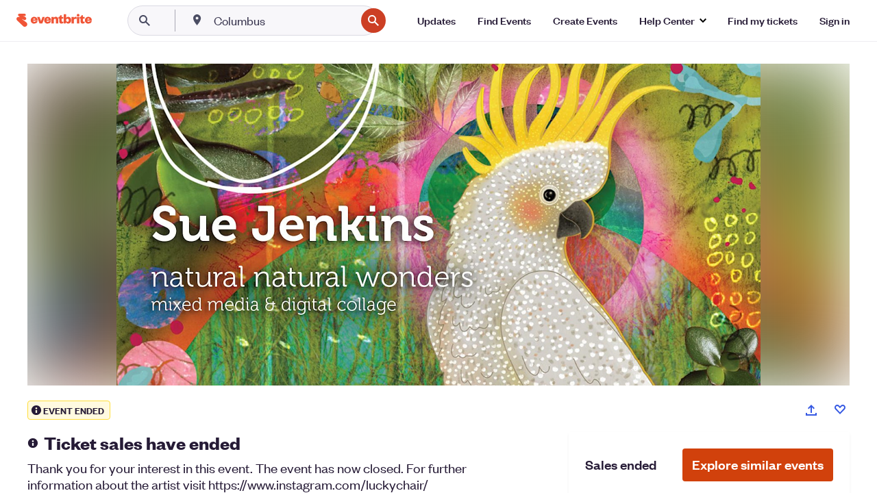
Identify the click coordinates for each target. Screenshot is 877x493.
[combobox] (283, 20)
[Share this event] (811, 410)
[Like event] (840, 409)
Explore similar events (758, 464)
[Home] (54, 20)
